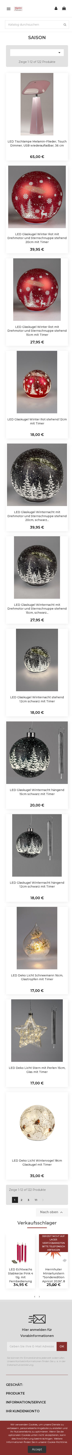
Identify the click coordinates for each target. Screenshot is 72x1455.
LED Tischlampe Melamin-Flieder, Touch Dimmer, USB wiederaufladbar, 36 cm (37, 143)
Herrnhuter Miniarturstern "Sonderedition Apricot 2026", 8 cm (53, 1277)
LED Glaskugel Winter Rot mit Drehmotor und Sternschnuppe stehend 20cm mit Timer (37, 238)
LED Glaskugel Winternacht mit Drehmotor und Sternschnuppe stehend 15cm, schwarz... (37, 608)
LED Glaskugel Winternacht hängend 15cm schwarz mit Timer (37, 792)
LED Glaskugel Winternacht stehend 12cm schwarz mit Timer (37, 699)
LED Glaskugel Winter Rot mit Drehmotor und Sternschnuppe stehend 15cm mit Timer (37, 331)
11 (36, 1199)
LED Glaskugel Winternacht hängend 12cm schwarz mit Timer (37, 885)
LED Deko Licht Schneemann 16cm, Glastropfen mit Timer (37, 977)
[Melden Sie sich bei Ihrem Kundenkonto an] (56, 8)
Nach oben (52, 1212)
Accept (37, 1449)
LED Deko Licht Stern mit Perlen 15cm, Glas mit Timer (37, 1070)
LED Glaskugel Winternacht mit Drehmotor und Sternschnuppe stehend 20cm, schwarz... (37, 516)
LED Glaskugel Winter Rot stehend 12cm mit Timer (37, 421)
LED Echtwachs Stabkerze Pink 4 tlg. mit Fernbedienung (20, 1275)
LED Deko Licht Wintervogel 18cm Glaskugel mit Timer (37, 1162)
